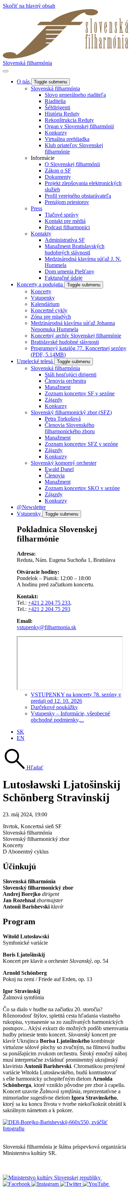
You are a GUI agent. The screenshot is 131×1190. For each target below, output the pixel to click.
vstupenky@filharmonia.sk (46, 627)
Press (36, 208)
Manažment (58, 387)
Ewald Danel (59, 469)
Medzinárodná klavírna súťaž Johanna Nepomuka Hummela (73, 326)
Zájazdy (54, 400)
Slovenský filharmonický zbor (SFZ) (71, 412)
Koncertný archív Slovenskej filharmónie (76, 336)
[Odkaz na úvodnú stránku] (65, 57)
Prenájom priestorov (67, 202)
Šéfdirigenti (57, 107)
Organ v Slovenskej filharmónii (79, 126)
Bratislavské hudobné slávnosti (65, 342)
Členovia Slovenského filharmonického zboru (70, 428)
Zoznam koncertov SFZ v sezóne (81, 444)
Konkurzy (56, 133)
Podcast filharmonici (67, 227)
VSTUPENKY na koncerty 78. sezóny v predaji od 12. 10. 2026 (76, 698)
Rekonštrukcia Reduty (69, 120)
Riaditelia (55, 101)
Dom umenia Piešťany (69, 271)
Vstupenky (43, 298)
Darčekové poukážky (54, 707)
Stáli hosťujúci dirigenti (70, 375)
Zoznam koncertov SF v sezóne (80, 393)
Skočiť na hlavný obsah (29, 6)
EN (20, 738)
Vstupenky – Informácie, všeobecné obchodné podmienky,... (70, 716)
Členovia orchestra (65, 381)
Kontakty (41, 234)
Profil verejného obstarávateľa (78, 196)
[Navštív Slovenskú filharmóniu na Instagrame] (45, 1184)
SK (20, 732)
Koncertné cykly (49, 310)
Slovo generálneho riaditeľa (75, 95)
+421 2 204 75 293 (49, 609)
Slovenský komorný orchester (63, 463)
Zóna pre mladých (51, 317)
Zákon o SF (58, 171)
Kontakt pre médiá (65, 221)
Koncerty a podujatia (40, 284)
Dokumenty (58, 177)
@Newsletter (31, 507)
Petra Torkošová (63, 419)
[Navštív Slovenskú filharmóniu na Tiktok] (71, 1184)
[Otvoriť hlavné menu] (5, 71)
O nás (24, 81)
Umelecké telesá (35, 361)
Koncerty (41, 291)
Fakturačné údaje (63, 278)
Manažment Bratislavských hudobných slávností (74, 249)
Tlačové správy (62, 215)
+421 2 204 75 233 (49, 603)
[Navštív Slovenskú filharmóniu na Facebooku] (17, 1184)
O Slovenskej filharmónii (72, 164)
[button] (23, 767)
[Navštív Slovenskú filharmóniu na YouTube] (96, 1184)
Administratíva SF (65, 240)
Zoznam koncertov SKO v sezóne (82, 488)
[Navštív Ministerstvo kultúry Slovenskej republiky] (52, 1178)
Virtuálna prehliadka (67, 139)
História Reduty (62, 114)
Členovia (55, 475)
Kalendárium (45, 304)
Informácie (42, 158)
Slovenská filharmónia (27, 63)
